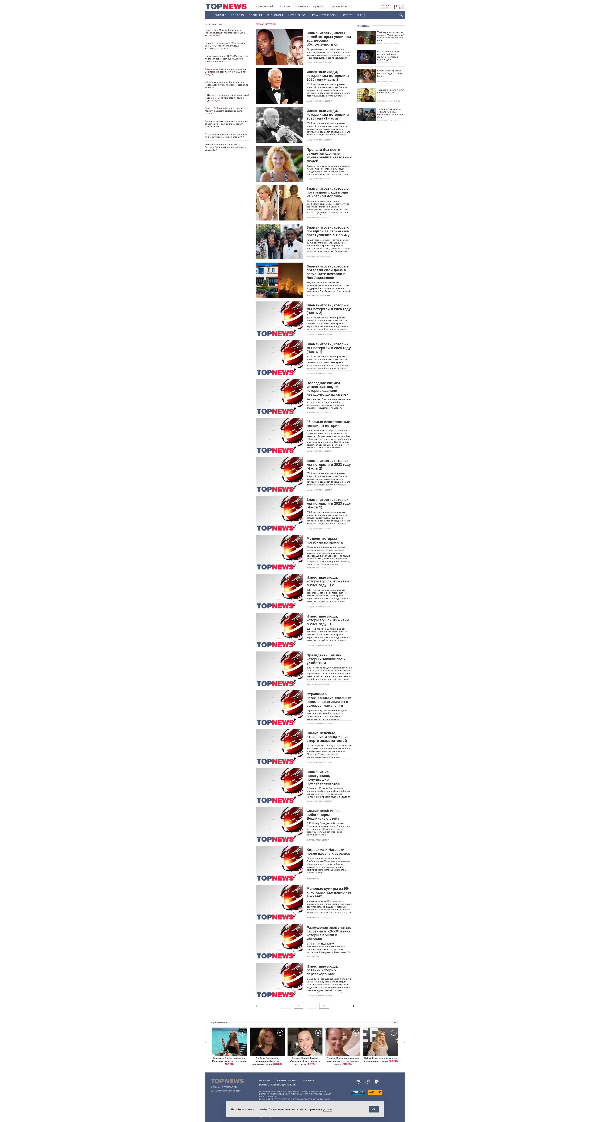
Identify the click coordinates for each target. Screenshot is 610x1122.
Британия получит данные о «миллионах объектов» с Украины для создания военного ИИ (227, 123)
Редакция (309, 1080)
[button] (209, 15)
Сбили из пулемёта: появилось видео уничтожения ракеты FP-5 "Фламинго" (225, 71)
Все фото (237, 15)
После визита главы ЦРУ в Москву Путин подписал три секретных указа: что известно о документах (227, 58)
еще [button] (359, 15)
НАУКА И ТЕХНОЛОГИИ (324, 15)
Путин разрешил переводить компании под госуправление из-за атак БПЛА (226, 135)
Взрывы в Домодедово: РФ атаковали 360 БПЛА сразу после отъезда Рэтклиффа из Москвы (225, 45)
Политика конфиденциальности (278, 1084)
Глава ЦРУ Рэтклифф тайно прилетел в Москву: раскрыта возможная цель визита (226, 110)
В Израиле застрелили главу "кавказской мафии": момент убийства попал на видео (227, 97)
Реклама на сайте (287, 1080)
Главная (220, 15)
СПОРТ (347, 15)
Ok (374, 1109)
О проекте (265, 1080)
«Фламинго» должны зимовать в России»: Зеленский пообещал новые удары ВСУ (225, 147)
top (264, 6)
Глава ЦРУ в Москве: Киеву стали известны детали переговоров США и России (225, 32)
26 (324, 1006)
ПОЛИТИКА (255, 15)
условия (327, 1109)
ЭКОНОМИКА (275, 15)
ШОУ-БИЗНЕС (296, 15)
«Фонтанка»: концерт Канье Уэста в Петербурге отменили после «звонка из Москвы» (226, 84)
